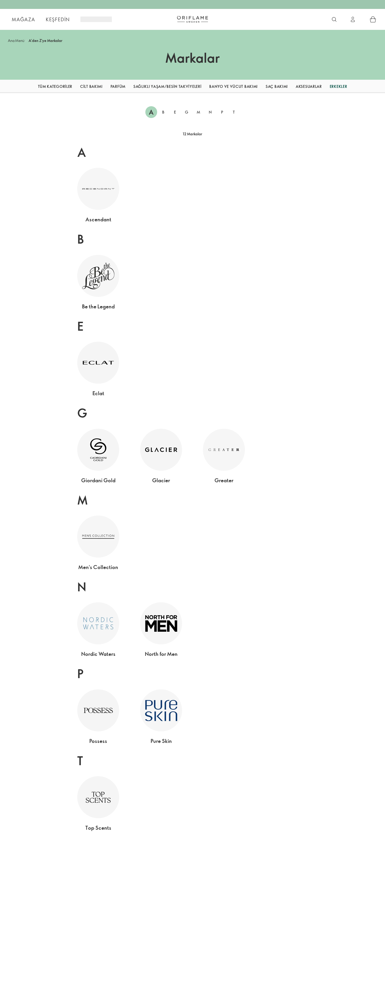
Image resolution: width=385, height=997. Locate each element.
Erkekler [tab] (338, 86)
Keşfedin (58, 19)
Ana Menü (16, 40)
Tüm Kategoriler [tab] (55, 86)
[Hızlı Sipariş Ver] (372, 19)
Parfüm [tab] (118, 86)
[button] (24, 86)
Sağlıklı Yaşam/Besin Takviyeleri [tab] (167, 86)
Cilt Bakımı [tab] (91, 86)
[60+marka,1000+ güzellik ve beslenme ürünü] (334, 19)
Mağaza (23, 19)
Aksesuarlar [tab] (309, 86)
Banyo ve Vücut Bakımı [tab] (233, 86)
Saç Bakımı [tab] (277, 86)
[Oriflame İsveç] (192, 19)
